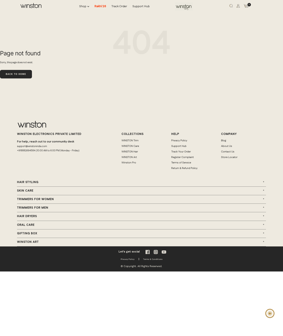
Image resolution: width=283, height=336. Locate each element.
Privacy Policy (179, 140)
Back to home (16, 74)
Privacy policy (128, 259)
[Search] (231, 6)
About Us (226, 146)
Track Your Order (181, 152)
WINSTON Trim (130, 140)
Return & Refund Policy (184, 168)
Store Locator (229, 157)
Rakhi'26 (100, 6)
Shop (82, 6)
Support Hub (141, 6)
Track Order (119, 6)
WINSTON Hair (130, 152)
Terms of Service (181, 163)
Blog (223, 140)
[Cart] (246, 6)
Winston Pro (129, 163)
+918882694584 (26, 150)
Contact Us (227, 152)
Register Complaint (182, 157)
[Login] (238, 6)
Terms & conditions (152, 259)
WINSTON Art (129, 157)
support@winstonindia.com (32, 146)
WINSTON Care (130, 146)
